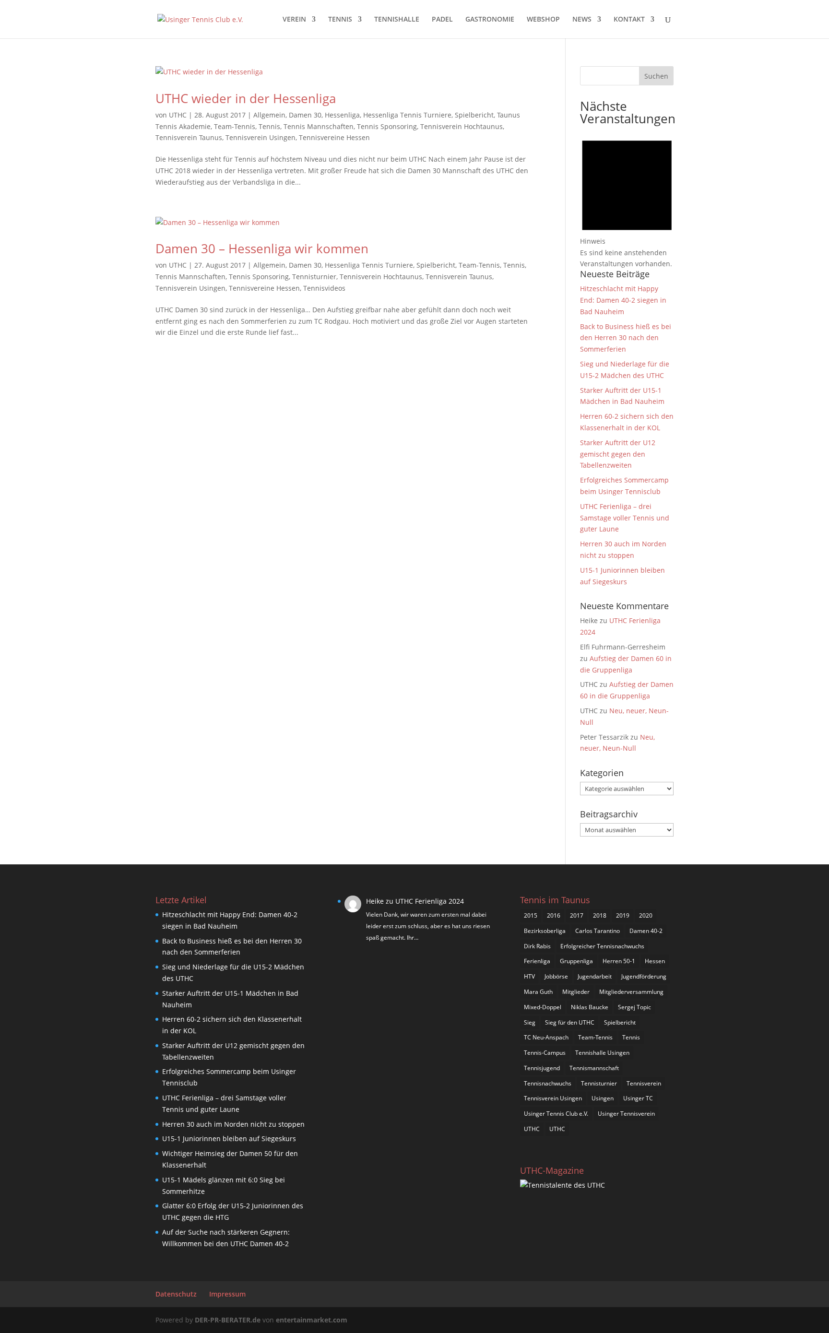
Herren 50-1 (619, 961)
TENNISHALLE (396, 20)
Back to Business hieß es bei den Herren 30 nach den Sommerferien (625, 338)
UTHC (178, 114)
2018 (599, 915)
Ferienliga (537, 961)
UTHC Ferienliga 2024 (430, 901)
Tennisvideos (324, 288)
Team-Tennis (234, 126)
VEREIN (294, 20)
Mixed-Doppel (542, 1007)
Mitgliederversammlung (631, 992)
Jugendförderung (643, 976)
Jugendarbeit (595, 976)
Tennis (269, 126)
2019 (622, 915)
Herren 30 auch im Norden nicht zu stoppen (233, 1124)
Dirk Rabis (537, 946)
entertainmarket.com (311, 1319)
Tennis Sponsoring (387, 126)
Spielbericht (474, 114)
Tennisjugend (542, 1068)
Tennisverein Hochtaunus (461, 126)
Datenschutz (176, 1293)
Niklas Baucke (589, 1007)
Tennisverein (644, 1083)
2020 (645, 915)
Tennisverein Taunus (188, 137)
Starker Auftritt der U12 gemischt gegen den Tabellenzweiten (617, 454)
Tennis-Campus (545, 1053)
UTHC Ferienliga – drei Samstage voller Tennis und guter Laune (624, 518)
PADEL (442, 20)
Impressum (227, 1293)
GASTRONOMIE (489, 20)
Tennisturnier (314, 276)
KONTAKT (629, 20)
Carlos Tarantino (597, 931)
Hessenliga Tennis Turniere (407, 114)
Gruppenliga (576, 961)
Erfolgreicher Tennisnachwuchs (602, 946)
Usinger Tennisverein (626, 1113)
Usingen (603, 1098)
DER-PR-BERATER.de (228, 1319)
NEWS (582, 20)
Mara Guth (538, 992)
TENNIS (340, 20)
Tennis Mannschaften (319, 126)
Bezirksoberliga (545, 931)
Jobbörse (556, 976)
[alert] (627, 200)
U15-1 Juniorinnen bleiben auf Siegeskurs (229, 1138)
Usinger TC (638, 1098)
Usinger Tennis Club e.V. (556, 1113)
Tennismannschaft (594, 1068)
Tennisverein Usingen (260, 137)
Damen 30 (305, 114)
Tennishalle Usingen (602, 1053)
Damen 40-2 (646, 931)
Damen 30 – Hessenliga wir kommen (261, 248)
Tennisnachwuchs (547, 1083)
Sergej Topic (634, 1007)
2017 (576, 915)
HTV (529, 976)
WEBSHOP (543, 20)
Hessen (655, 961)
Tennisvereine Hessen (334, 137)
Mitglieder (576, 992)
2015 (530, 915)
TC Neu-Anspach (546, 1037)
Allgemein (269, 114)
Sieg (529, 1022)
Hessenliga (342, 114)
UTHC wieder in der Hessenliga (245, 98)
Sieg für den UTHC (569, 1022)
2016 (553, 915)
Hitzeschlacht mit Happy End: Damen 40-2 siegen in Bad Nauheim (623, 300)
